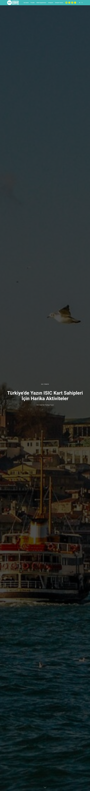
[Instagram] (66, 3)
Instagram (50, 2)
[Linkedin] (72, 3)
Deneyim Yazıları (59, 2)
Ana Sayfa (26, 2)
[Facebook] (69, 3)
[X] (75, 3)
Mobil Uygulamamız (41, 2)
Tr (82, 2)
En (79, 2)
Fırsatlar (33, 2)
